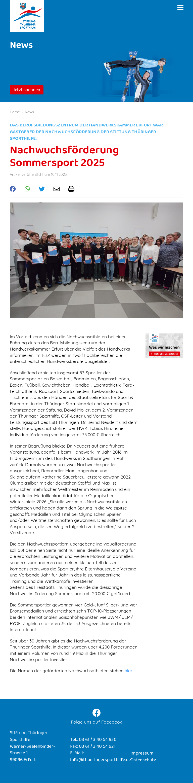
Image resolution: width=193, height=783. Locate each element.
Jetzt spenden (26, 90)
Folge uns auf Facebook (96, 722)
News (29, 112)
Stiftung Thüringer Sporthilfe (27, 16)
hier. (129, 670)
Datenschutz (143, 760)
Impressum (142, 754)
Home (15, 112)
